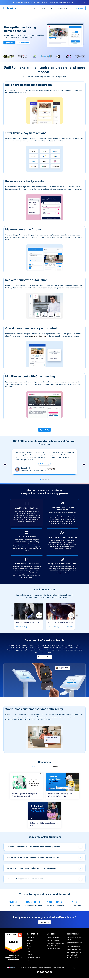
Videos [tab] (55, 767)
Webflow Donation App (74, 952)
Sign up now (79, 8)
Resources (51, 8)
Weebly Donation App (74, 949)
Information (32, 934)
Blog (28, 943)
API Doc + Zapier (72, 958)
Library (29, 960)
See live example (23, 43)
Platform (35, 8)
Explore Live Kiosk (44, 657)
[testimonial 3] (43, 479)
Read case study (44, 464)
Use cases (51, 934)
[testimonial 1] (40, 479)
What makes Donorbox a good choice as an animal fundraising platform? (34, 847)
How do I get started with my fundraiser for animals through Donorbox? (33, 857)
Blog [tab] (33, 767)
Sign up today (44, 430)
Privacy (29, 954)
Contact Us (30, 937)
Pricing (43, 8)
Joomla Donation (72, 955)
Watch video (69, 627)
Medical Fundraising (53, 940)
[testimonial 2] (42, 479)
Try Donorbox (44, 922)
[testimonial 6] (48, 479)
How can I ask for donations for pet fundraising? (25, 879)
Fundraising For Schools (55, 946)
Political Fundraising (53, 937)
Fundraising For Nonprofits (55, 943)
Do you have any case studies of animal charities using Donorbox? (31, 868)
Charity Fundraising (53, 949)
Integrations (73, 934)
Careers (29, 946)
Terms (29, 951)
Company (60, 8)
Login (68, 8)
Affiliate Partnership (33, 957)
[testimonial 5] (46, 479)
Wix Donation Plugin (73, 946)
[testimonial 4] (45, 479)
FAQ (28, 949)
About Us (30, 940)
